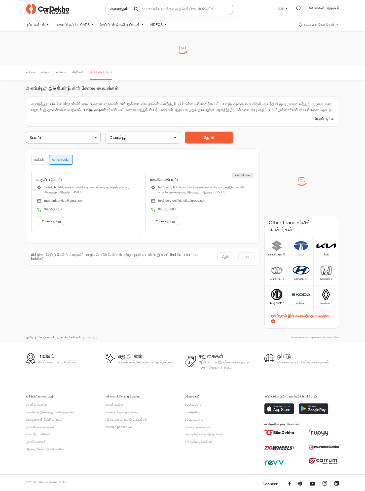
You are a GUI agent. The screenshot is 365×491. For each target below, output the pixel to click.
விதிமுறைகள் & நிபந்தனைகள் (44, 419)
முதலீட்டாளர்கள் (36, 441)
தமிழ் (281, 8)
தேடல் (209, 138)
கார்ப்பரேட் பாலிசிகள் (38, 434)
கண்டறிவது (53, 221)
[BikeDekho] (279, 432)
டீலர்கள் (45, 72)
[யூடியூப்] (312, 484)
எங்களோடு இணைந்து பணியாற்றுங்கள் (50, 412)
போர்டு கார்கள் (94, 110)
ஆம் (225, 256)
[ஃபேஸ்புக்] (290, 484)
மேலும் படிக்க (324, 119)
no (247, 256)
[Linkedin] (336, 484)
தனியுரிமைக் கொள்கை (40, 427)
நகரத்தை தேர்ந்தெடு (319, 24)
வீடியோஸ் (78, 72)
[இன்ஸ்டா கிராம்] (325, 484)
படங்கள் (61, 72)
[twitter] (300, 484)
